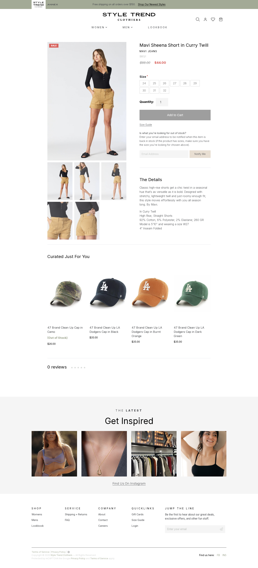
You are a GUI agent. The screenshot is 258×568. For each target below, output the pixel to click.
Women (98, 27)
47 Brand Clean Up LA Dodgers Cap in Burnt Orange (147, 332)
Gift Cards (138, 514)
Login (135, 525)
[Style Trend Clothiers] (129, 17)
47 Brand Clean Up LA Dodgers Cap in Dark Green (189, 332)
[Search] (198, 19)
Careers (103, 525)
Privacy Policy (58, 552)
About (101, 514)
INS (224, 555)
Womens (37, 514)
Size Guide (146, 124)
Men (126, 27)
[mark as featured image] (59, 181)
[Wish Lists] (213, 19)
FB (218, 555)
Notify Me (200, 153)
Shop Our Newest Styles (152, 4)
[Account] (205, 19)
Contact (103, 519)
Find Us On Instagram (129, 483)
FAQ (67, 519)
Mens (35, 519)
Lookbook (158, 27)
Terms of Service (40, 552)
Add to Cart (175, 115)
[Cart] (223, 19)
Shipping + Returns (76, 514)
